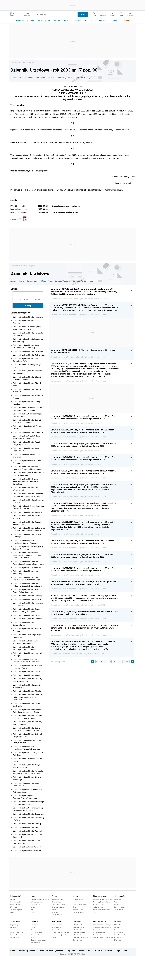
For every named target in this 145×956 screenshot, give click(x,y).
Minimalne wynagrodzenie (102, 927)
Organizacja (14, 925)
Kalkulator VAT (77, 930)
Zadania (13, 930)
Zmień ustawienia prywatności (51, 951)
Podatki (12, 899)
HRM (32, 912)
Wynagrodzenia (36, 902)
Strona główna (15, 62)
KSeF (126, 20)
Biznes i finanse (77, 899)
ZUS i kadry (14, 907)
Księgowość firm (16, 896)
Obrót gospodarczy (16, 904)
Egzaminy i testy (36, 932)
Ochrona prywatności (27, 951)
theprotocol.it (118, 937)
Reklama (108, 951)
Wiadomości (118, 899)
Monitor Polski (46, 78)
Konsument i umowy (58, 904)
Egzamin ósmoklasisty (38, 940)
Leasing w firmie (77, 909)
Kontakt (98, 951)
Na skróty (117, 921)
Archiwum (117, 927)
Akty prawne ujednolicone (60, 935)
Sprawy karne (56, 902)
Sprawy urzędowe (58, 907)
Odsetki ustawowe (99, 935)
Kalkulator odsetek (78, 932)
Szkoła (33, 927)
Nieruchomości (103, 20)
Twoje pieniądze (79, 20)
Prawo (66, 20)
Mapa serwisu (121, 951)
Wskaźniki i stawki (100, 921)
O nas (12, 951)
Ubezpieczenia (36, 904)
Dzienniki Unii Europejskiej (83, 78)
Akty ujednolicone (17, 78)
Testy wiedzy (35, 942)
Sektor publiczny (54, 20)
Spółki (74, 902)
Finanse (116, 904)
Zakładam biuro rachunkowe (102, 899)
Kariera (82, 951)
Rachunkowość (15, 902)
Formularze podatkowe (121, 935)
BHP (32, 909)
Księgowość (20, 20)
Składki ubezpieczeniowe (101, 930)
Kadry (32, 20)
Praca (54, 909)
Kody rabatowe (119, 930)
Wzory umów (118, 932)
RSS (90, 951)
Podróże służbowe (99, 932)
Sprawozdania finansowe (101, 909)
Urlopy (33, 907)
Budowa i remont (119, 907)
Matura (33, 937)
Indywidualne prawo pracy (40, 899)
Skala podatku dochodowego (103, 937)
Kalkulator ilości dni (78, 927)
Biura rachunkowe (100, 896)
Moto (92, 20)
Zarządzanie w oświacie (39, 935)
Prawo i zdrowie (57, 915)
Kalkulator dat (77, 925)
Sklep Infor (55, 912)
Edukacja (116, 20)
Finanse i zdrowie (78, 912)
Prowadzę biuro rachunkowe (102, 902)
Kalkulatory (76, 921)
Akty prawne (56, 921)
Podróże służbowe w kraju (102, 925)
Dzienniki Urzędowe (28, 62)
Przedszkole (35, 925)
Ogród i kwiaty (118, 909)
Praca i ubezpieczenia (79, 904)
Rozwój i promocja (16, 932)
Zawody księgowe (16, 909)
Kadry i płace (14, 935)
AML (94, 912)
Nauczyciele (35, 930)
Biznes (40, 20)
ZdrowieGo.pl (118, 925)
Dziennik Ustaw (33, 78)
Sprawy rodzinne (57, 899)
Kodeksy (55, 937)
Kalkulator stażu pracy (79, 935)
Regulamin (71, 951)
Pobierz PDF (15, 219)
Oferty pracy (118, 940)
